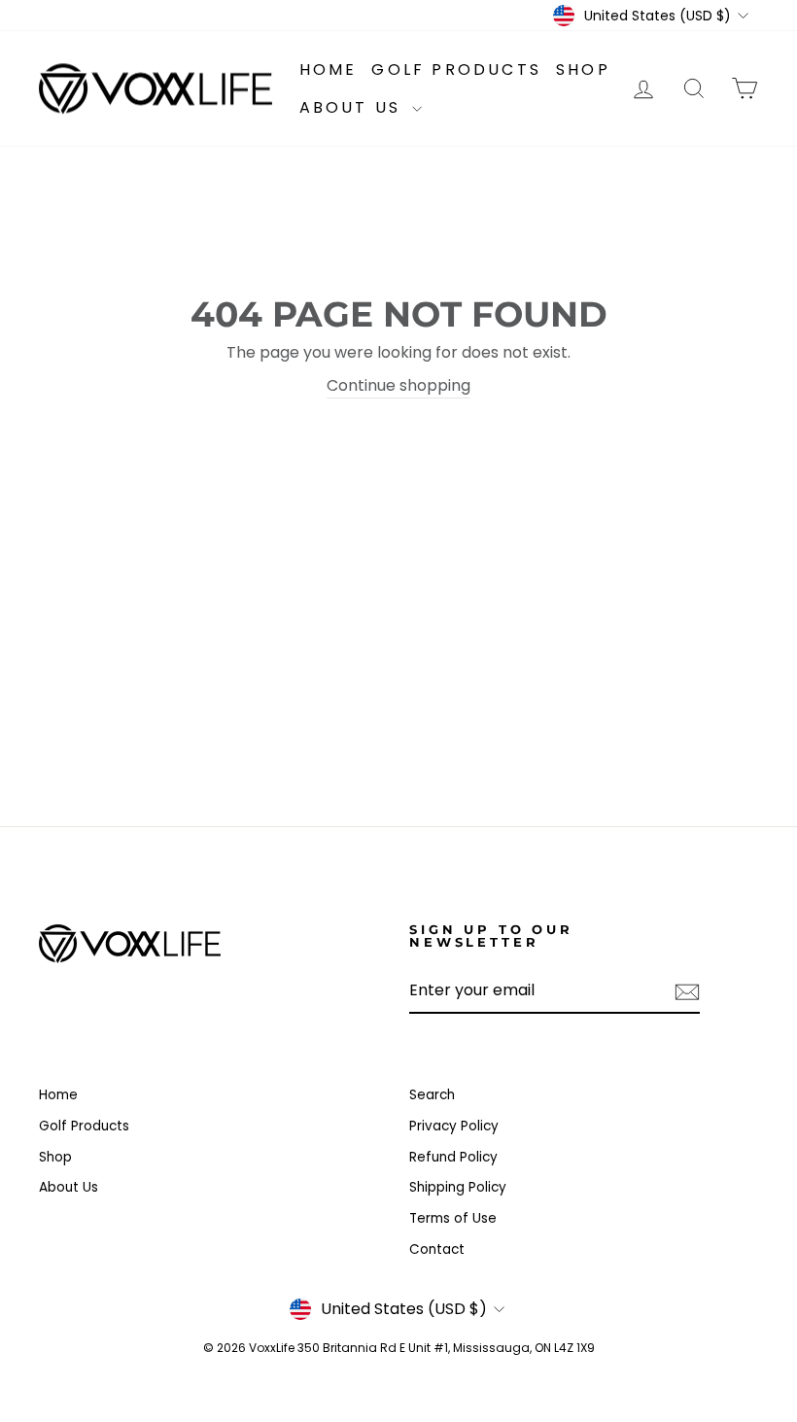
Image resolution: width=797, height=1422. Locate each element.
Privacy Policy (454, 1126)
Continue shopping (398, 385)
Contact (437, 1249)
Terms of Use (453, 1218)
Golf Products (456, 69)
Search (432, 1095)
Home (328, 69)
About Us (353, 107)
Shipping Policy (457, 1187)
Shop (583, 69)
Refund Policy (453, 1157)
